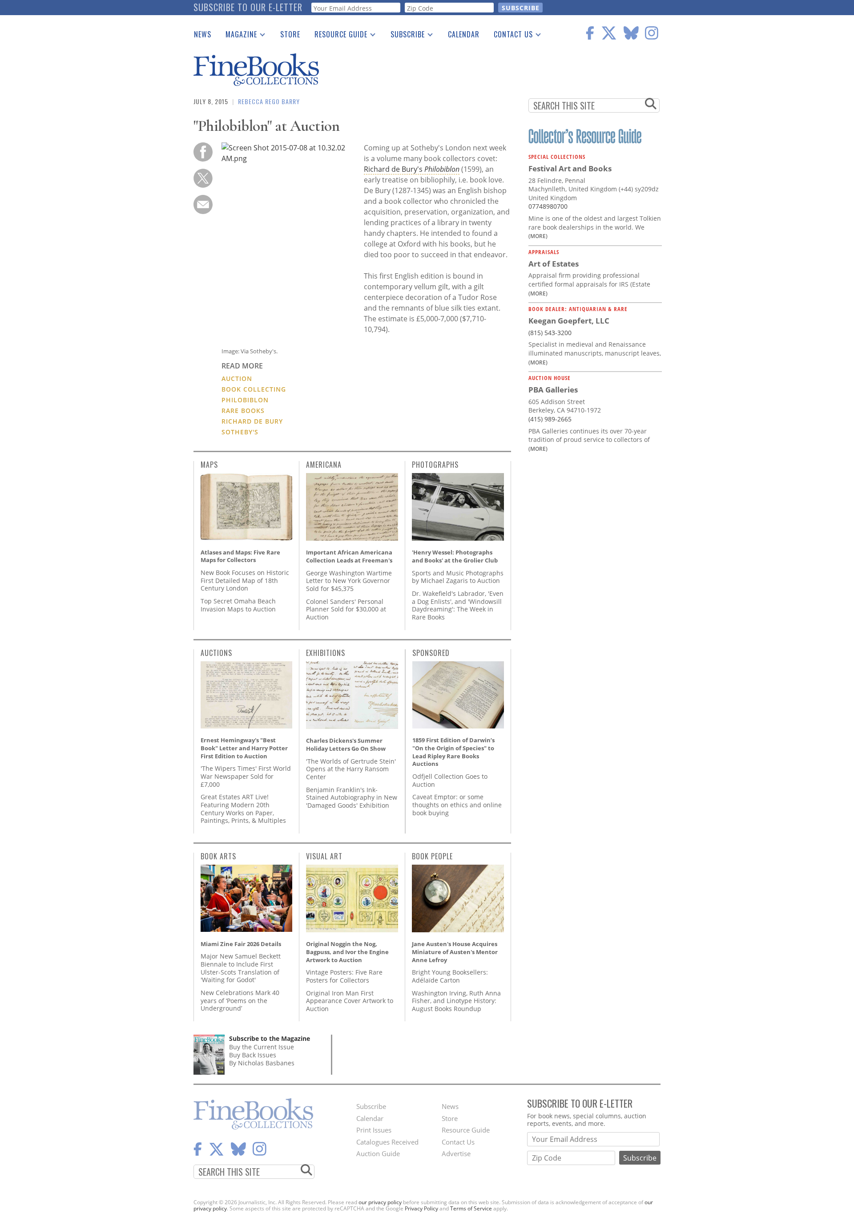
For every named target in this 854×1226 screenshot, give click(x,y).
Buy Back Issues (252, 1055)
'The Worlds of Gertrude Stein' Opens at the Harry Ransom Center (351, 769)
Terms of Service (471, 1208)
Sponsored (431, 652)
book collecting (254, 389)
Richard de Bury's (411, 169)
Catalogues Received (387, 1141)
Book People (432, 856)
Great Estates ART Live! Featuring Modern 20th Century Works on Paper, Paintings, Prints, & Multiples (243, 809)
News (202, 34)
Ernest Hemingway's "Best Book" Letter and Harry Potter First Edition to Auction (244, 748)
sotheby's (240, 432)
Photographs (435, 464)
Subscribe (404, 36)
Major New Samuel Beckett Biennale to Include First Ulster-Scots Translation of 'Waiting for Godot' (241, 968)
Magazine (237, 36)
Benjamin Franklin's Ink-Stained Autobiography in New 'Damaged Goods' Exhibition (351, 797)
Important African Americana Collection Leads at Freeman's (349, 556)
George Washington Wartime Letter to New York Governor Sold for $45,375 (349, 581)
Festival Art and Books (570, 168)
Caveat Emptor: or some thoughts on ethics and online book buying (457, 805)
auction (237, 378)
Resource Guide (337, 36)
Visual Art (324, 856)
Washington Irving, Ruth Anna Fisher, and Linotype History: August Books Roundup (456, 1001)
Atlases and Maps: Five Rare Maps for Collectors (240, 556)
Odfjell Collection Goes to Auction (449, 780)
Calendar (463, 34)
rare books (243, 410)
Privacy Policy (421, 1208)
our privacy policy (380, 1202)
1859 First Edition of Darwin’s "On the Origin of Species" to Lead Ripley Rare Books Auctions (453, 752)
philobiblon (245, 400)
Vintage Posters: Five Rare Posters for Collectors (344, 976)
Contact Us (510, 36)
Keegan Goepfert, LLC (568, 321)
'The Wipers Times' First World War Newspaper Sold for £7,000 (246, 776)
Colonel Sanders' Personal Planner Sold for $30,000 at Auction (346, 609)
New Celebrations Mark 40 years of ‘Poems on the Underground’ (240, 1000)
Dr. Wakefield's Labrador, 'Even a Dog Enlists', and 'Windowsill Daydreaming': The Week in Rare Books (458, 605)
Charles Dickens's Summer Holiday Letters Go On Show (346, 744)
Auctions (216, 652)
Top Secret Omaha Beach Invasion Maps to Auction (238, 605)
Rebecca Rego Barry (269, 101)
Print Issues (373, 1129)
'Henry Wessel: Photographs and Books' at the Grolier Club (455, 556)
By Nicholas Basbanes (261, 1063)
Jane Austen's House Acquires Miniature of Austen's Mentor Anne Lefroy (455, 951)
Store (290, 34)
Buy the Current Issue (261, 1047)
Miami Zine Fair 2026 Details (241, 944)
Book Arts (218, 856)
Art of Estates (553, 264)
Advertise (456, 1153)
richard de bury (252, 421)
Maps (209, 464)
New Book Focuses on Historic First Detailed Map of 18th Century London (245, 580)
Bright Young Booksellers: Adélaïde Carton (450, 976)
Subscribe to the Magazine (269, 1038)
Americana (324, 464)
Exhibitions (325, 652)
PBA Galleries (553, 389)
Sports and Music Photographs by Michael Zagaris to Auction (458, 577)
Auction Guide (378, 1153)
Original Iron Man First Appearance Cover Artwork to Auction (349, 1001)
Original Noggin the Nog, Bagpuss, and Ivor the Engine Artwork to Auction (347, 951)
